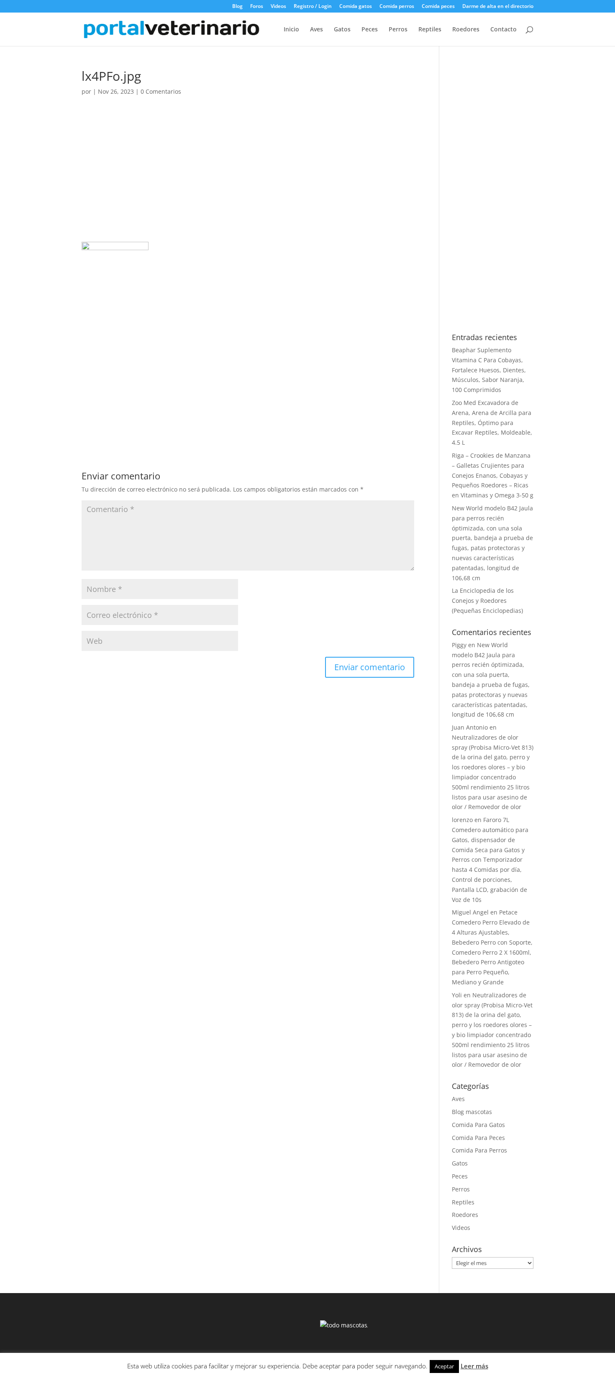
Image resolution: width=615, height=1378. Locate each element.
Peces (369, 29)
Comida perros (396, 7)
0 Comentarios (161, 91)
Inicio (291, 29)
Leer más (474, 1366)
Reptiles (429, 29)
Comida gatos (355, 7)
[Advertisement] (248, 179)
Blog (237, 7)
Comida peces (438, 7)
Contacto (503, 29)
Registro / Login (313, 7)
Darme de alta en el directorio (497, 7)
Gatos (342, 29)
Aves (316, 29)
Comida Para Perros (479, 1150)
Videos (278, 7)
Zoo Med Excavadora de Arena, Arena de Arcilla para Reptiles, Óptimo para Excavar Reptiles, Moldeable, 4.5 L (492, 422)
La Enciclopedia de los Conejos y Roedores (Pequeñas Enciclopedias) (487, 601)
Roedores (465, 29)
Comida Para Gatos (478, 1125)
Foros (256, 7)
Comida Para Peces (478, 1138)
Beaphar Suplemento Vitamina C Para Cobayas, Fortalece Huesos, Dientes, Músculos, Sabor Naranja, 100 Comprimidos (489, 370)
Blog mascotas (472, 1112)
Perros (398, 29)
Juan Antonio (470, 727)
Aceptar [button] (444, 1366)
